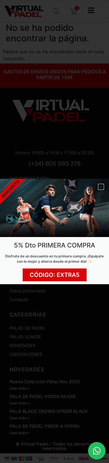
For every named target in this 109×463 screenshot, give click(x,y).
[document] (54, 231)
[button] (101, 187)
